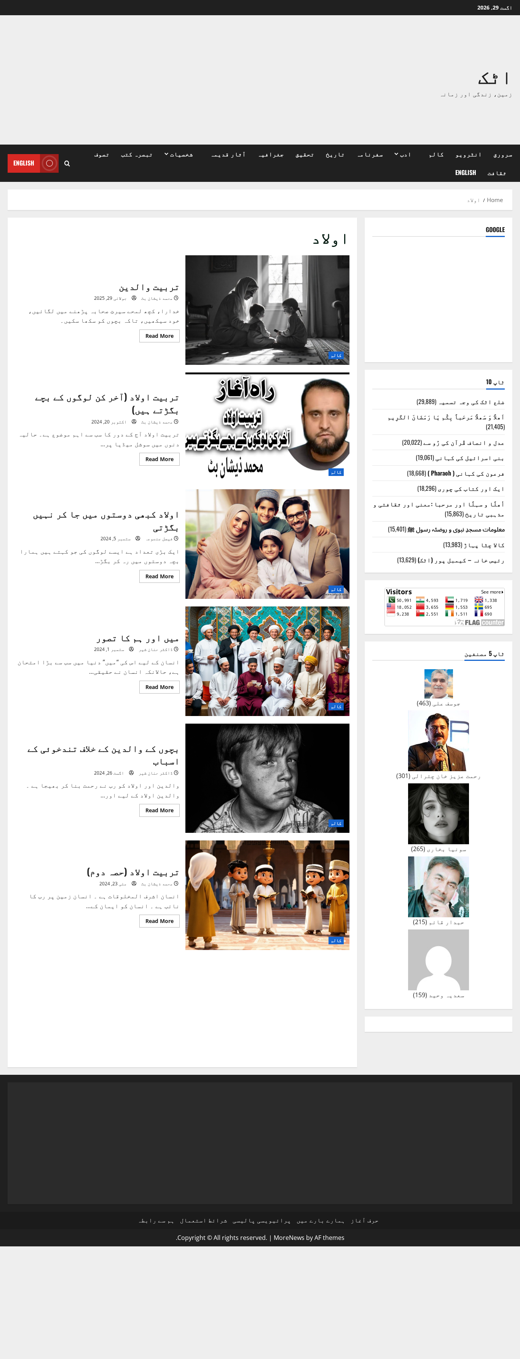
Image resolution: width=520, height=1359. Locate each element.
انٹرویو (468, 153)
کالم (436, 153)
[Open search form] (67, 163)
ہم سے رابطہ (156, 1220)
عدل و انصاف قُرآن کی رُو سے (464, 442)
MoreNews (289, 1237)
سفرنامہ (369, 153)
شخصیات (181, 153)
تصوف (102, 153)
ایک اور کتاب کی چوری (471, 488)
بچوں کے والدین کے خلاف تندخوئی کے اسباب (267, 778)
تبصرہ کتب (137, 153)
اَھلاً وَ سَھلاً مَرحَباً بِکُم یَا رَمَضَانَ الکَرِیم (446, 416)
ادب (406, 153)
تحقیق (304, 153)
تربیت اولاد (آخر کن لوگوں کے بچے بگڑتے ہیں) (267, 427)
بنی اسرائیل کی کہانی (470, 457)
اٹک (495, 75)
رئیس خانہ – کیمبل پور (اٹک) (461, 559)
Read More (156, 337)
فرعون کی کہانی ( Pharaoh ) (466, 472)
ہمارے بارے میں (321, 1220)
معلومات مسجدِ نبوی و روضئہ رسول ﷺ (456, 528)
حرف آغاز (365, 1220)
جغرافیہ (270, 153)
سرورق (502, 153)
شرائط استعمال (203, 1220)
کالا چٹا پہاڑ (484, 544)
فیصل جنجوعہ (159, 538)
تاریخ (335, 153)
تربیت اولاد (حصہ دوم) (267, 895)
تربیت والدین (267, 310)
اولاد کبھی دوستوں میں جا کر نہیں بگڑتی (267, 544)
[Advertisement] (157, 80)
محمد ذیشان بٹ (157, 298)
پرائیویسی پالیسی (262, 1220)
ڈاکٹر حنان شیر (156, 649)
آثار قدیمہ (228, 153)
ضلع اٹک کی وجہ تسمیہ (471, 401)
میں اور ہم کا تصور (267, 661)
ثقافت (497, 172)
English (465, 172)
